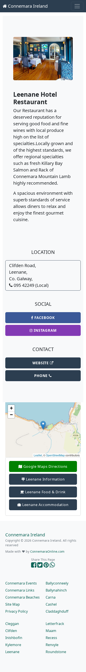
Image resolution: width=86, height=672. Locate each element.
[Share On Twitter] (40, 566)
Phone (41, 375)
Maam (51, 630)
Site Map (12, 604)
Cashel (51, 604)
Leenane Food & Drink (45, 492)
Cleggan (12, 623)
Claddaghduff (57, 611)
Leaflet (38, 455)
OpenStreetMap (55, 455)
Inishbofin (13, 637)
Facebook (44, 317)
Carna (51, 597)
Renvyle (52, 644)
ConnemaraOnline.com (47, 551)
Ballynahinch (56, 590)
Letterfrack (55, 623)
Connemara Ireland (27, 6)
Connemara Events (21, 583)
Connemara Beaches (22, 597)
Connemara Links (19, 590)
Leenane (12, 651)
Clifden (11, 630)
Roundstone (56, 651)
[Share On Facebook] (33, 566)
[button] (43, 425)
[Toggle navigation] (77, 6)
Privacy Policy (16, 611)
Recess (51, 637)
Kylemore (13, 644)
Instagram (44, 330)
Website (41, 363)
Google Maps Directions (44, 466)
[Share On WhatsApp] (52, 566)
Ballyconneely (57, 583)
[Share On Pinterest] (46, 566)
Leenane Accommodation (45, 504)
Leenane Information (45, 479)
